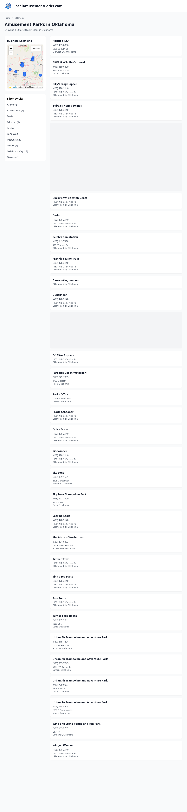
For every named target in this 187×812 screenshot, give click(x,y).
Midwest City (16, 139)
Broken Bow (15, 110)
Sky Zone (58, 472)
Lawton (13, 128)
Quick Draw (60, 429)
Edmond (13, 122)
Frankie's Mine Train (66, 258)
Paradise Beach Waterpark (70, 372)
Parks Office (60, 394)
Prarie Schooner (63, 412)
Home (7, 17)
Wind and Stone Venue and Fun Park (77, 723)
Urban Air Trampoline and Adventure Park (80, 637)
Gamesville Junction (66, 280)
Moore (12, 145)
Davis (11, 116)
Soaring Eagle (61, 516)
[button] (32, 59)
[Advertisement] (116, 157)
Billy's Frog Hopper (65, 84)
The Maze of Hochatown (68, 537)
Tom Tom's (59, 598)
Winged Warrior (63, 745)
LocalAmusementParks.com (38, 6)
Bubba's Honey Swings (67, 105)
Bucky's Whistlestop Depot (70, 198)
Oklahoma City (17, 151)
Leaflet (14, 87)
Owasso (13, 157)
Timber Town (61, 559)
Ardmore (13, 104)
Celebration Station (65, 237)
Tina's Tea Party (63, 576)
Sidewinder (60, 451)
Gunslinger (60, 295)
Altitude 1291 (61, 40)
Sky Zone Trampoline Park (69, 494)
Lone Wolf (14, 133)
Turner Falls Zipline (65, 615)
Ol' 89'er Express (63, 355)
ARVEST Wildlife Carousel (69, 62)
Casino (57, 215)
